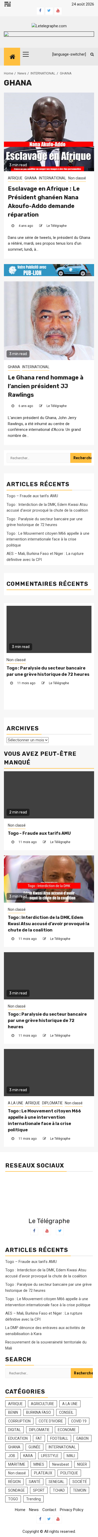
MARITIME (16, 1464)
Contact (49, 1509)
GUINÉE (34, 1447)
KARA (28, 1456)
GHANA (31, 178)
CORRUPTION (19, 1421)
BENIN (13, 1412)
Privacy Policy (71, 1509)
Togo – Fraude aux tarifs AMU (32, 496)
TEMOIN (79, 1490)
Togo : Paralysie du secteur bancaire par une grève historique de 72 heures (47, 1020)
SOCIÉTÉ (79, 1482)
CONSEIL (66, 1412)
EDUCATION (18, 1438)
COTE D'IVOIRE (51, 1421)
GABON (82, 1438)
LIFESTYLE (50, 1456)
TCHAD (59, 1490)
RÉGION (14, 1482)
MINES (38, 1464)
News (34, 1509)
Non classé (77, 178)
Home (20, 1509)
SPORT (39, 1490)
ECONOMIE (67, 1430)
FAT (39, 1438)
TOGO (13, 1499)
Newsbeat (60, 1464)
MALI (71, 1456)
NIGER (82, 1464)
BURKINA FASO (38, 1412)
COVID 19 (79, 1421)
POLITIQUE (69, 1473)
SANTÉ (35, 1482)
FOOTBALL (59, 1438)
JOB (11, 1456)
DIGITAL (14, 1430)
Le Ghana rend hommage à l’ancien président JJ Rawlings (45, 386)
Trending (33, 1499)
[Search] (90, 54)
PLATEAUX (43, 1473)
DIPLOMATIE (54, 659)
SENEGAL (56, 1482)
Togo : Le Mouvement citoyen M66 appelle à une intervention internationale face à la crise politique (48, 539)
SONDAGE (16, 1490)
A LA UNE (16, 659)
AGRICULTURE (42, 1404)
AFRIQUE (15, 178)
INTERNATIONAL (52, 178)
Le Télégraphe (57, 226)
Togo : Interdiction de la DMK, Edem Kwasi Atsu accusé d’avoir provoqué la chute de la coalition (48, 924)
